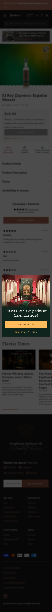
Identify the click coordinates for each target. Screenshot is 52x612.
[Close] (46, 279)
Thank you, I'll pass (26, 332)
